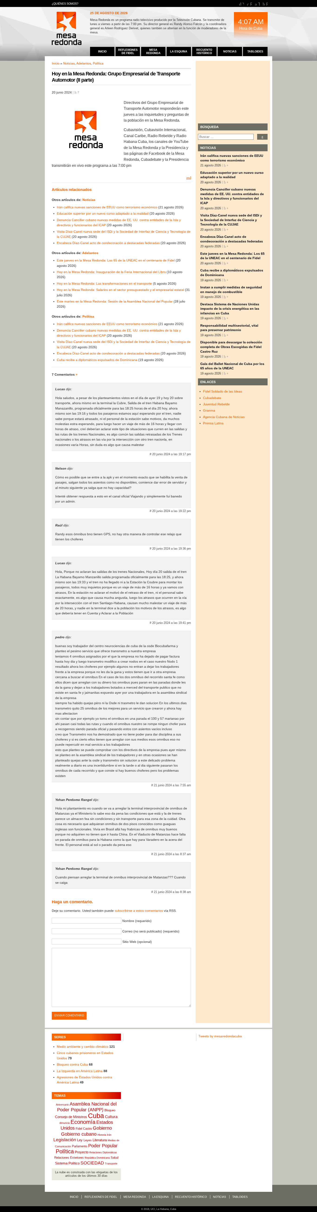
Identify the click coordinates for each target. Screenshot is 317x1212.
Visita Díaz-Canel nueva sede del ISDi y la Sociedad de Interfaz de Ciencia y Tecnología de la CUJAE (231, 219)
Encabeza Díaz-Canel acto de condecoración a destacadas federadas (108, 243)
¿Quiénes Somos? (65, 3)
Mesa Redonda (67, 29)
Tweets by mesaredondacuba (220, 1036)
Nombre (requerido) (137, 921)
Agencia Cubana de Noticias (224, 417)
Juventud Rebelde (216, 404)
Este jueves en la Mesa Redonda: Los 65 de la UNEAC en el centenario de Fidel (116, 260)
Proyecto (81, 1152)
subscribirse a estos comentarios (139, 910)
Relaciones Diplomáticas (103, 1152)
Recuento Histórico (191, 1197)
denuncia (64, 1123)
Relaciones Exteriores (69, 1157)
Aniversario (62, 1104)
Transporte (111, 1163)
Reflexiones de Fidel (100, 1197)
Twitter (259, 4)
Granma (209, 410)
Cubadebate (212, 398)
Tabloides (240, 1197)
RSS (267, 4)
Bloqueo (109, 1110)
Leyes (88, 1140)
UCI (153, 1209)
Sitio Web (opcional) (137, 942)
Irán (109, 1134)
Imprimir (190, 177)
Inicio (55, 63)
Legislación (64, 1139)
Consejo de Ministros (71, 1117)
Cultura (111, 1116)
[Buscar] (262, 137)
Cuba (96, 1115)
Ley (80, 1140)
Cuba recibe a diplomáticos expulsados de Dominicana (97, 360)
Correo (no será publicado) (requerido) (150, 931)
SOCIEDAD (92, 1162)
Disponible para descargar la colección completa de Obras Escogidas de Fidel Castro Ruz (231, 346)
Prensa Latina (213, 423)
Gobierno (102, 1128)
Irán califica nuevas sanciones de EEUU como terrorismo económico (107, 207)
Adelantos (83, 63)
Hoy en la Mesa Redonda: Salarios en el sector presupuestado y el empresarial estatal (120, 290)
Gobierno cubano (79, 1134)
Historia (101, 1134)
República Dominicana (97, 1157)
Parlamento (79, 1146)
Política (98, 63)
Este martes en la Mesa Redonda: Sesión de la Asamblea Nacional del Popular (115, 301)
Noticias (69, 63)
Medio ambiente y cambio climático (82, 1046)
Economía (83, 1122)
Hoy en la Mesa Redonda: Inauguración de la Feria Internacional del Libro (111, 272)
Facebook (251, 4)
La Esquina (160, 1197)
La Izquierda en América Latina (80, 1071)
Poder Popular (103, 1145)
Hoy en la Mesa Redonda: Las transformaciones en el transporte (104, 283)
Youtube (243, 4)
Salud (114, 1157)
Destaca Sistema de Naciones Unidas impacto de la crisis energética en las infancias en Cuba (229, 308)
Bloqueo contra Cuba (72, 1064)
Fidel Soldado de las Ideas (222, 391)
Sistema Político (67, 1163)
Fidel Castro (84, 1128)
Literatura (100, 1140)
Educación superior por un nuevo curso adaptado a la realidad (103, 213)
